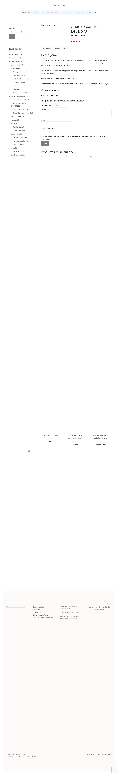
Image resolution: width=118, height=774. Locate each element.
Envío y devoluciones (40, 615)
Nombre (44, 120)
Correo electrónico (48, 128)
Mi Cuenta (36, 612)
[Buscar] (12, 36)
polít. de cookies (106, 754)
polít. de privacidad (93, 754)
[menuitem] (25, 12)
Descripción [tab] (46, 48)
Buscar (11, 28)
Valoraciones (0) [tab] (61, 48)
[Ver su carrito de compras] (95, 12)
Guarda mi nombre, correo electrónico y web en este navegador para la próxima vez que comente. (74, 137)
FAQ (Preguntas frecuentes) (43, 618)
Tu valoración (46, 109)
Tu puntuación (46, 105)
